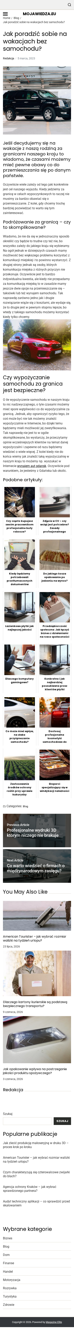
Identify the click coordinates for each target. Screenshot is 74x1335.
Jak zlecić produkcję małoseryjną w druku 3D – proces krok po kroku (36, 1145)
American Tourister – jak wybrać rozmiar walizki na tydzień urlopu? (34, 939)
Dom (6, 1255)
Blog (25, 806)
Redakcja (8, 58)
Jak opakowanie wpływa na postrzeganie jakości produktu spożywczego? (35, 1071)
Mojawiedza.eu (39, 14)
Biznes (7, 1238)
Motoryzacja (11, 1280)
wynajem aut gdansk (31, 466)
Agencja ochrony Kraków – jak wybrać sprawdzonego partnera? (29, 1189)
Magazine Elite (54, 1322)
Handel (8, 1271)
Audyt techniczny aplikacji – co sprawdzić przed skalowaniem (36, 1203)
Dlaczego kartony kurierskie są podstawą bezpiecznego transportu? (35, 1004)
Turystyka (10, 1296)
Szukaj (7, 1114)
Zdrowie (8, 1305)
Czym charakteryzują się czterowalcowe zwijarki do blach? (36, 1174)
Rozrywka (10, 1288)
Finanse (8, 1263)
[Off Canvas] (5, 14)
